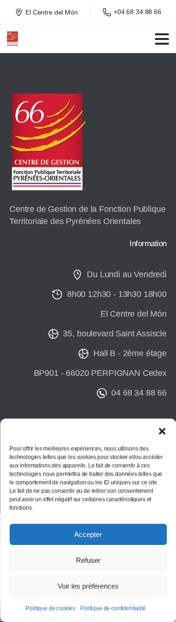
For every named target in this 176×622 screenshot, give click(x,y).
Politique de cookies (50, 608)
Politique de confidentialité (113, 608)
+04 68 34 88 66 (137, 12)
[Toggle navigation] (162, 39)
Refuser (88, 560)
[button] (162, 430)
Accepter (88, 534)
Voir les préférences (88, 586)
